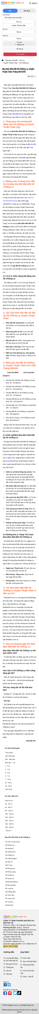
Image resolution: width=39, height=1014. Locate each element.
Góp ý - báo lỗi (27, 976)
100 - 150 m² (9, 814)
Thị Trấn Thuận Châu (12, 842)
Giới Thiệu (26, 958)
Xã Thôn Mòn (9, 895)
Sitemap (9, 974)
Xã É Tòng (8, 865)
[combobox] (13, 17)
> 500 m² (8, 830)
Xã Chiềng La (9, 855)
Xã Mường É (9, 848)
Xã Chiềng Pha (10, 852)
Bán (10, 11)
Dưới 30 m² (9, 800)
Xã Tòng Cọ (9, 902)
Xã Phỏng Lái (9, 845)
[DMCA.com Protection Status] (10, 947)
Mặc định (31, 76)
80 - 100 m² (9, 810)
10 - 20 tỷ (8, 783)
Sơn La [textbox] (18, 22)
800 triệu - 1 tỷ (10, 763)
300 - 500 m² (9, 827)
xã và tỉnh (9, 461)
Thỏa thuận (9, 753)
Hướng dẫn (9, 952)
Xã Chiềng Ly (9, 875)
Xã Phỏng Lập (10, 868)
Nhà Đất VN (16, 114)
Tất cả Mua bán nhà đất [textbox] (13, 17)
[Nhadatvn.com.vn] (12, 4)
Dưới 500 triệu (10, 756)
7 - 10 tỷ (8, 779)
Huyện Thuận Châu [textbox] (19, 25)
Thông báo (10, 967)
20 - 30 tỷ (8, 786)
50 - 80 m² (8, 807)
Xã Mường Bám (10, 885)
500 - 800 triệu (10, 759)
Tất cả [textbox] (18, 32)
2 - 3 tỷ (7, 769)
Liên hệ (8, 971)
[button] (30, 3)
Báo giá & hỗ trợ (12, 964)
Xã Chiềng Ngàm (11, 858)
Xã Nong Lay (9, 878)
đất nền (30, 144)
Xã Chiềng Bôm (10, 892)
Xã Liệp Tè (9, 862)
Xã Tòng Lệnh (10, 898)
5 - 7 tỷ (7, 776)
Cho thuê (27, 11)
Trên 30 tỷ (8, 789)
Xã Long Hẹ (9, 888)
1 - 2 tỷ (7, 766)
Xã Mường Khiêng (11, 882)
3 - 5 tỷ (7, 773)
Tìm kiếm (21, 54)
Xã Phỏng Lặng (10, 872)
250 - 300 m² (9, 824)
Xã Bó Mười (9, 905)
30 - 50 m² (8, 804)
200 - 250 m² (9, 820)
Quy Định (24, 952)
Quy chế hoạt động (29, 961)
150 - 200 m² (9, 817)
